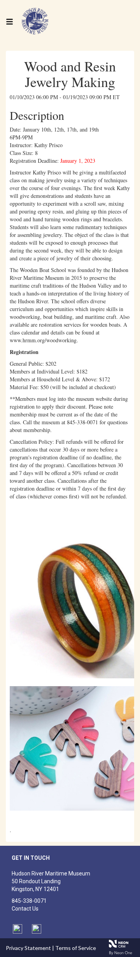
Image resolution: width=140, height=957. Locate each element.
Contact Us (25, 908)
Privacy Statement (28, 948)
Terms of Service (75, 948)
